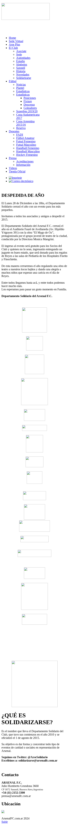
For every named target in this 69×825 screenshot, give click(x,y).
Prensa (13, 158)
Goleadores (30, 108)
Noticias (21, 84)
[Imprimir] (15, 177)
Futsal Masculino (26, 144)
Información (23, 164)
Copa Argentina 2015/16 (25, 123)
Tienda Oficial (17, 171)
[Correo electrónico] (21, 181)
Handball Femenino (27, 148)
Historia (20, 71)
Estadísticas (23, 91)
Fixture (28, 101)
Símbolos (21, 64)
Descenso (29, 104)
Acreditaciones (24, 161)
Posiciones (30, 98)
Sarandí (20, 67)
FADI (19, 134)
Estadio (20, 61)
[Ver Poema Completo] (25, 18)
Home (12, 37)
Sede (19, 54)
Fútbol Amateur (25, 138)
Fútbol (12, 81)
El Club (13, 47)
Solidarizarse (23, 77)
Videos (13, 168)
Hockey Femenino (27, 154)
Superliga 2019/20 (27, 111)
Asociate (21, 51)
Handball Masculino (28, 151)
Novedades (22, 74)
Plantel (20, 87)
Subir (4, 821)
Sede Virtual (16, 41)
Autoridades (23, 57)
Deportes (14, 131)
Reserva (21, 128)
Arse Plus (14, 44)
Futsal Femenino (26, 141)
